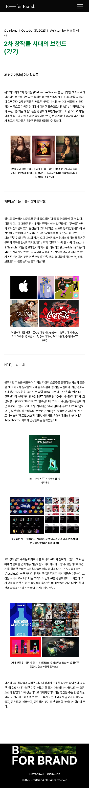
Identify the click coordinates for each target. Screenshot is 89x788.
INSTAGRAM (36, 774)
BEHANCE (53, 774)
